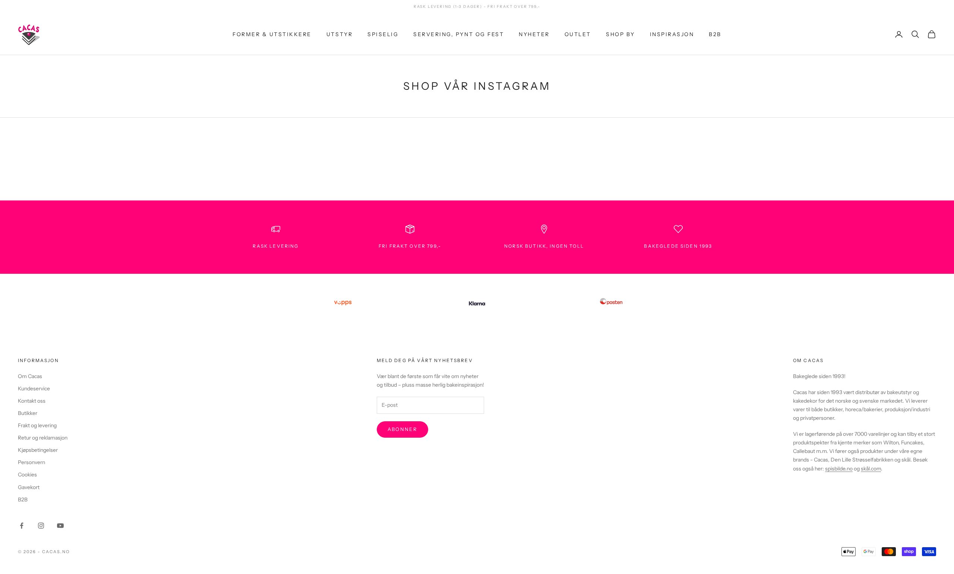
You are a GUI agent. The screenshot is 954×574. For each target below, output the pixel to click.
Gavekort (29, 487)
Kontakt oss (31, 400)
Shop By (620, 34)
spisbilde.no (839, 468)
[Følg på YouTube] (60, 525)
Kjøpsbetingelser (38, 450)
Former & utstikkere (272, 34)
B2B (715, 34)
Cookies (27, 474)
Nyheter (534, 34)
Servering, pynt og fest (458, 34)
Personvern (31, 462)
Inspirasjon (672, 34)
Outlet (578, 34)
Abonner (402, 429)
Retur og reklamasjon (42, 437)
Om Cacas (30, 376)
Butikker (27, 413)
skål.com (871, 468)
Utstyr (339, 34)
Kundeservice (34, 388)
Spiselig (382, 34)
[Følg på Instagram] (41, 525)
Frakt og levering (37, 425)
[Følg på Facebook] (21, 525)
